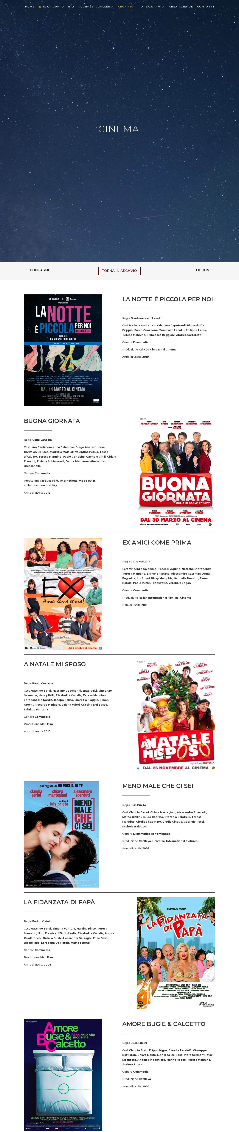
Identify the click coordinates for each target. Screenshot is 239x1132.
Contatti (205, 6)
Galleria (106, 6)
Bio (71, 6)
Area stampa (153, 6)
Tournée (86, 6)
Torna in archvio (119, 271)
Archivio (126, 6)
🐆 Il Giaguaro (51, 6)
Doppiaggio (40, 270)
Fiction (202, 270)
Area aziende (181, 6)
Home (30, 6)
